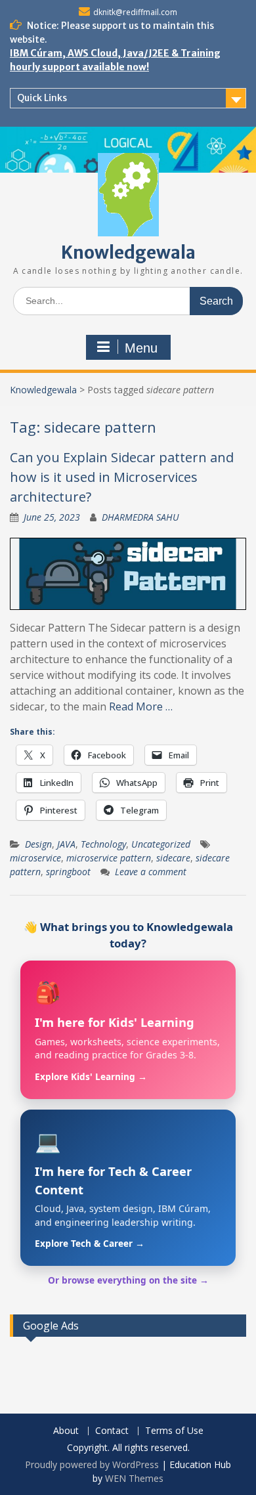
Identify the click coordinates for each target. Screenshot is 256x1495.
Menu (141, 348)
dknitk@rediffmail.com (135, 12)
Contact (112, 1431)
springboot (68, 871)
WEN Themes (134, 1478)
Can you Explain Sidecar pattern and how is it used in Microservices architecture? (122, 477)
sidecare (173, 858)
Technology (103, 844)
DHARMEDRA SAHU (140, 517)
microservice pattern (108, 858)
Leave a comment (150, 871)
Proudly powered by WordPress (92, 1464)
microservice (35, 858)
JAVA (66, 844)
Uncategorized (160, 844)
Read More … (141, 706)
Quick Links (42, 98)
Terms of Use (174, 1431)
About (66, 1431)
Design (38, 844)
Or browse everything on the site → (128, 1280)
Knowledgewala (128, 252)
